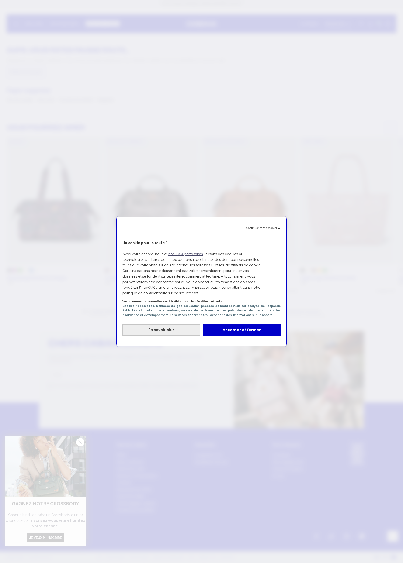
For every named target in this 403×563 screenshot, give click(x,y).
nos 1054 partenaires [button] (185, 254)
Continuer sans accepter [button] (263, 228)
